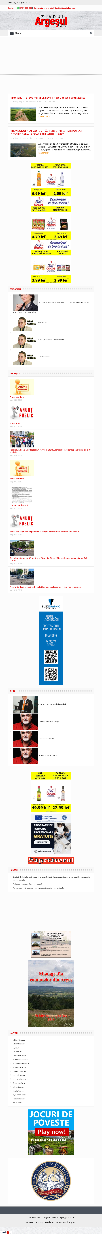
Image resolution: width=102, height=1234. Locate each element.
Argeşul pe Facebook (45, 1222)
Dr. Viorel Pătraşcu (20, 1067)
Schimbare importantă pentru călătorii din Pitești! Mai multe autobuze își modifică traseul (48, 559)
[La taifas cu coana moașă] (25, 755)
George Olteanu (19, 1079)
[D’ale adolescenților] (25, 738)
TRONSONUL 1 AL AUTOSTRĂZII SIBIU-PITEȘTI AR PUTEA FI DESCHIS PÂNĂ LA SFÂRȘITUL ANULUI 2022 (46, 132)
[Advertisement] (51, 55)
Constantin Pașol (19, 1055)
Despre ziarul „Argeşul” (66, 1222)
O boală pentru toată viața (48, 721)
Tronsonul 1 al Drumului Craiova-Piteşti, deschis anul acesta (47, 97)
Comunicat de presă (19, 505)
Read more (43, 116)
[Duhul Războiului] (25, 356)
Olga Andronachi (25, 138)
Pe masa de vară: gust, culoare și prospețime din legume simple (38, 888)
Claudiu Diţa (17, 1051)
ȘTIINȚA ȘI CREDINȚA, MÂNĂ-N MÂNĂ (52, 704)
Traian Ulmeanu (19, 1099)
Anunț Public (15, 423)
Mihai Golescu (18, 1087)
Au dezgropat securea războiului (51, 339)
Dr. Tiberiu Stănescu (21, 1063)
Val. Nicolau (17, 1102)
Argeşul (22, 102)
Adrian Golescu (19, 1040)
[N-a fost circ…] (25, 322)
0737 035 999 (26, 8)
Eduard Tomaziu (19, 1071)
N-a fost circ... (43, 322)
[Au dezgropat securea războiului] (25, 339)
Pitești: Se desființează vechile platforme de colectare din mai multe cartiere (45, 587)
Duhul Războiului (44, 356)
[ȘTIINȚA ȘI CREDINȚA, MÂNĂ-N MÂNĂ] (25, 704)
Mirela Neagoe (18, 1091)
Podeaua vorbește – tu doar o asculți (27, 884)
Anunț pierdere (17, 478)
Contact (11, 8)
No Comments (49, 102)
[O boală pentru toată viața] (25, 721)
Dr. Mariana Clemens (21, 1059)
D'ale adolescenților (46, 738)
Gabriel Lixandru (19, 1075)
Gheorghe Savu (19, 1083)
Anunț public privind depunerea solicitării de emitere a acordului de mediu (44, 531)
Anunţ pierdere (17, 397)
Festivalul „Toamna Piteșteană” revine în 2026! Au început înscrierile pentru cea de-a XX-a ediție (51, 451)
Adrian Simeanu (19, 1044)
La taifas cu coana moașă (48, 755)
